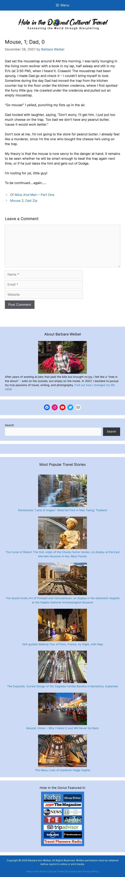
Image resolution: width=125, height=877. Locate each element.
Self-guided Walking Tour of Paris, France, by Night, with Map (62, 644)
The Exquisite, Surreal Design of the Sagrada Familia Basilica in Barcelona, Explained (62, 686)
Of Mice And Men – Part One (32, 195)
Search (9, 425)
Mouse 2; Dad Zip (23, 201)
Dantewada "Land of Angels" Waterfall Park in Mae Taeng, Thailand (62, 510)
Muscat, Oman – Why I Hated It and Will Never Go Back (62, 728)
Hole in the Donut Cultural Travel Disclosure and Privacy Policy (62, 871)
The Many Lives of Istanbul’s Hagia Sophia (62, 770)
